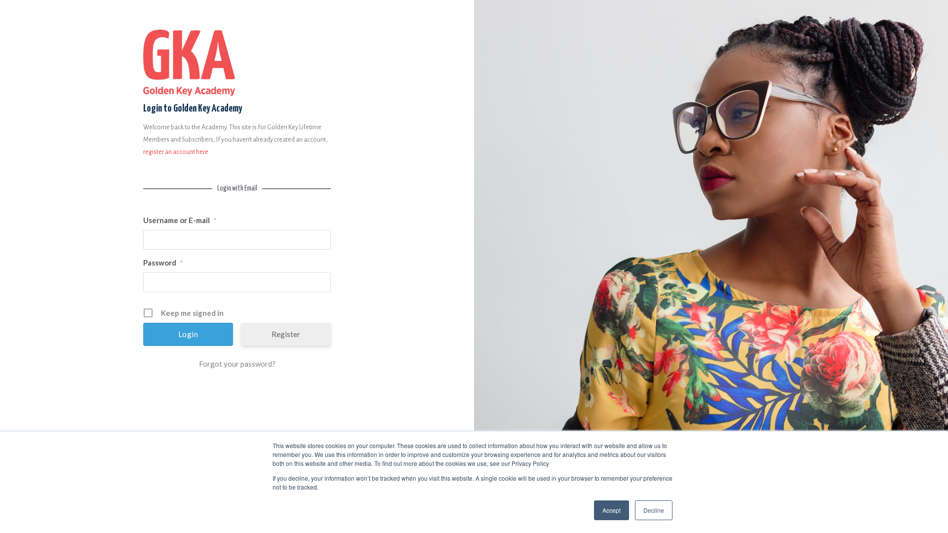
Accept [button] (611, 510)
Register (286, 334)
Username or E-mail (179, 220)
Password (163, 262)
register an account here (175, 152)
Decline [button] (653, 510)
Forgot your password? (237, 363)
